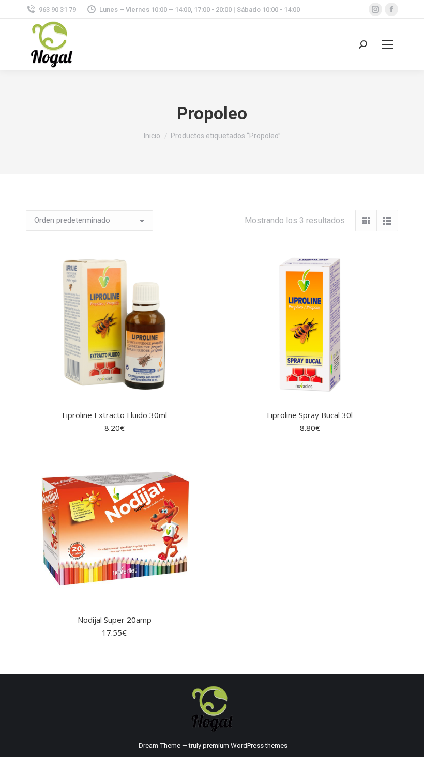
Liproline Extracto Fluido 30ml (114, 415)
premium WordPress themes (245, 745)
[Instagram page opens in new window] (375, 9)
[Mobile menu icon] (387, 44)
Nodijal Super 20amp (115, 619)
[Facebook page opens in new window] (391, 9)
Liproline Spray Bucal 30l (310, 415)
